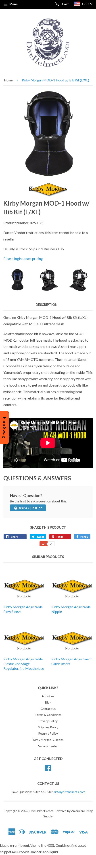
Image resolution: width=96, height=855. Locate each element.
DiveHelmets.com (41, 811)
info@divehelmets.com (70, 792)
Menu (13, 4)
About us (48, 696)
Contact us (48, 708)
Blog (48, 702)
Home (8, 80)
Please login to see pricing (23, 258)
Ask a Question (30, 508)
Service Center (48, 746)
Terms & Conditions (48, 715)
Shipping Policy (48, 727)
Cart (65, 4)
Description (46, 304)
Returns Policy (48, 733)
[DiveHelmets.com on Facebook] (48, 767)
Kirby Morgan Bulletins (48, 740)
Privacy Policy (48, 721)
